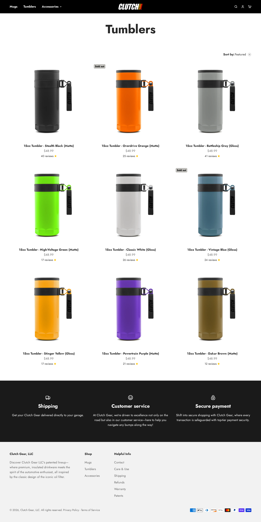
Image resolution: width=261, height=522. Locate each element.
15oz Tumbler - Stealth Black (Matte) (49, 146)
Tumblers (29, 6)
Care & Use (121, 469)
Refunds (119, 482)
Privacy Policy (71, 510)
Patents (118, 496)
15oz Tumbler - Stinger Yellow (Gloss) (49, 353)
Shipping (120, 476)
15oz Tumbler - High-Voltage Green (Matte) (49, 250)
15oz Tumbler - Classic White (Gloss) (130, 250)
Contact (119, 462)
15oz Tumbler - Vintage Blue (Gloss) (212, 250)
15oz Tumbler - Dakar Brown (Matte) (212, 353)
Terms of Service (90, 510)
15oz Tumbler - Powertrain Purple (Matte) (130, 353)
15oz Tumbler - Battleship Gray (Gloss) (212, 146)
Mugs (13, 6)
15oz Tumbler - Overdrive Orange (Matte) (130, 146)
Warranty (120, 489)
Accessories (50, 6)
